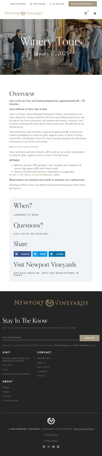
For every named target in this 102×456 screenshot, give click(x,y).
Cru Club (6, 396)
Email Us (41, 362)
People (5, 391)
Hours (5, 369)
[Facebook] (44, 446)
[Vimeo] (58, 446)
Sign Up (89, 338)
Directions (7, 365)
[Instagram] (48, 446)
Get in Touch (43, 366)
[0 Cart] (85, 13)
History (5, 387)
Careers (41, 375)
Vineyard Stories (10, 400)
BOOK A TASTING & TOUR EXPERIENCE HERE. (34, 175)
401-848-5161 (43, 358)
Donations (42, 371)
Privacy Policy (61, 345)
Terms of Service (81, 345)
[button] (95, 13)
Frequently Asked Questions (16, 373)
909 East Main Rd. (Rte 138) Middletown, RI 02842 (46, 274)
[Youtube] (53, 446)
